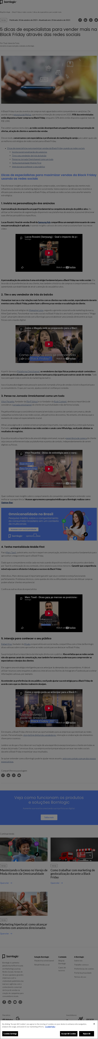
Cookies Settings (10, 1034)
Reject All (86, 1034)
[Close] (94, 1024)
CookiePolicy (50, 1027)
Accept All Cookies (68, 1034)
